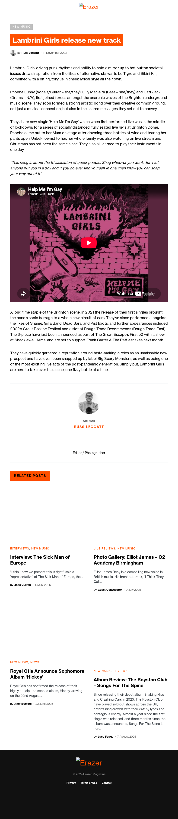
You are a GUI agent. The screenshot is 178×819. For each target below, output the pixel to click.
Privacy (71, 782)
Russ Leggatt (89, 427)
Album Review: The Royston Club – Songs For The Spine (130, 682)
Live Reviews (104, 548)
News (34, 662)
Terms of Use (88, 782)
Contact (106, 782)
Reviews (121, 671)
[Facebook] (89, 793)
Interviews (19, 548)
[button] (11, 7)
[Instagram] (89, 800)
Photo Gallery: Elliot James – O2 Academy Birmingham (129, 560)
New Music (21, 26)
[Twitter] (89, 808)
